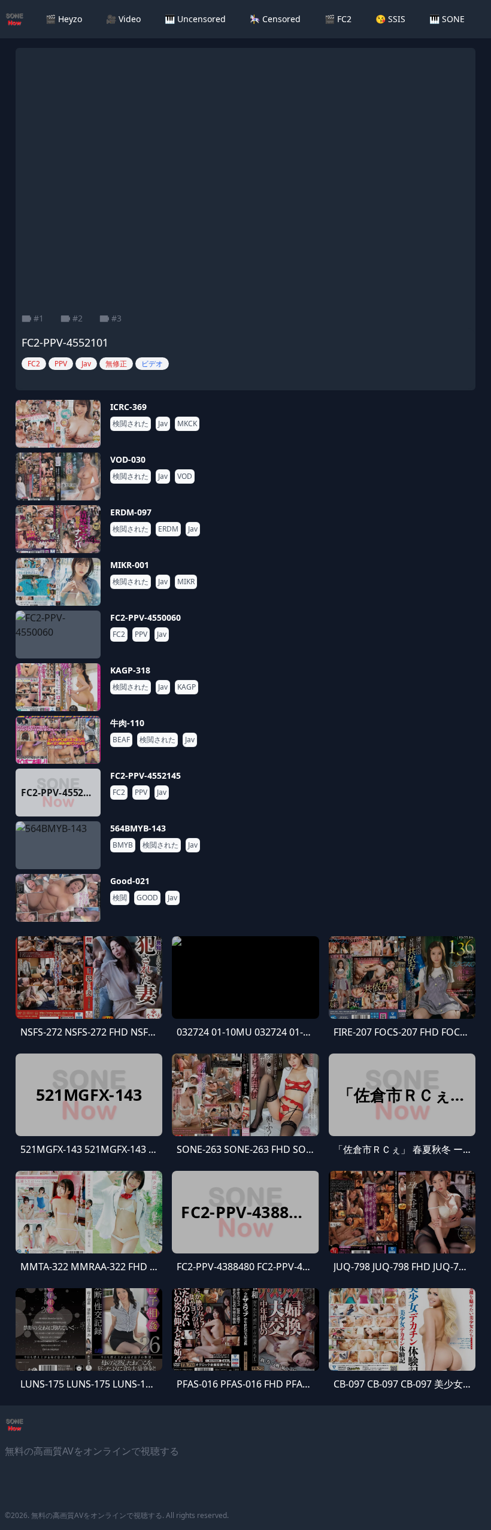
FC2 (119, 634)
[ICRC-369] (58, 424)
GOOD (147, 898)
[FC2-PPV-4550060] (58, 634)
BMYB (123, 845)
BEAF (121, 740)
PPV (141, 634)
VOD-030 (128, 459)
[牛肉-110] (58, 740)
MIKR (186, 582)
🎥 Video (123, 19)
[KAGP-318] (58, 687)
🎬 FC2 (338, 19)
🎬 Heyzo (64, 19)
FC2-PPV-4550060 (145, 617)
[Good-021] (58, 898)
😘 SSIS (390, 19)
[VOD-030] (58, 476)
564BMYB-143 (138, 828)
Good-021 (130, 881)
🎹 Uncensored (195, 19)
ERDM (168, 529)
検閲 (120, 898)
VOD (184, 476)
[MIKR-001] (58, 582)
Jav (163, 424)
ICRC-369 (128, 406)
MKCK (187, 424)
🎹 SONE (447, 19)
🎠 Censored (275, 19)
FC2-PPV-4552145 (145, 775)
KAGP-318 (130, 670)
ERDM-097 (130, 512)
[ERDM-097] (58, 529)
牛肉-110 (127, 722)
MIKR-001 (129, 564)
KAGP (186, 687)
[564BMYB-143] (58, 845)
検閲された (130, 424)
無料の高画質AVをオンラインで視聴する (96, 1515)
